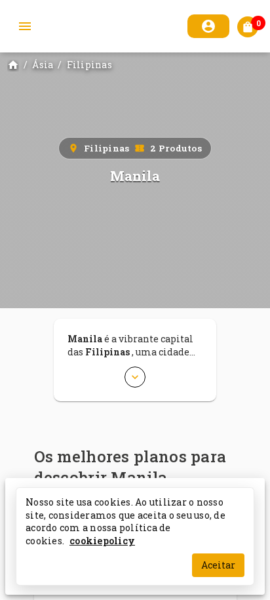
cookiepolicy (102, 540)
